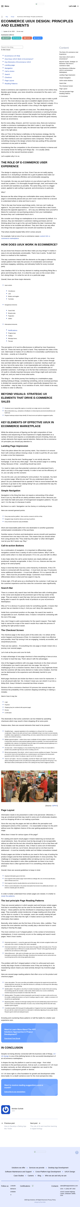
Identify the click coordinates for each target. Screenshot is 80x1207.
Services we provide (36, 1168)
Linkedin (13, 1186)
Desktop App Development (58, 1168)
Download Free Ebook (12, 1038)
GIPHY (54, 806)
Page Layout (9, 80)
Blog (39, 1176)
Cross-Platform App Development (48, 1172)
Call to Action (9, 71)
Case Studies (19, 1176)
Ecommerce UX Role (12, 56)
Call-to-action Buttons (66, 80)
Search (7, 74)
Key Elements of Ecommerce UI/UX (18, 62)
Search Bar (62, 83)
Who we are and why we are (55, 1176)
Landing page (10, 65)
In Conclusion (63, 96)
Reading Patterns (11, 83)
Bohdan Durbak (17, 1108)
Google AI (38, 38)
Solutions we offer (18, 1168)
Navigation (8, 68)
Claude (28, 38)
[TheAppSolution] (2, 17)
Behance (13, 1188)
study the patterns (8, 896)
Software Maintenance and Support (18, 1172)
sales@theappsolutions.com (69, 1186)
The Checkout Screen (66, 86)
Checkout (8, 77)
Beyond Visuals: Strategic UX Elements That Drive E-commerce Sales (68, 63)
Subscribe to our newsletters (14, 1092)
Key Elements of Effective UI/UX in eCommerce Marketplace (67, 70)
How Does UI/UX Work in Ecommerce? (19, 59)
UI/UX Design (70, 1172)
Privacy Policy (52, 1200)
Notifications (12, 330)
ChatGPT (7, 38)
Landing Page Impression (67, 75)
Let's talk (72, 6)
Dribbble (13, 1191)
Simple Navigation (65, 78)
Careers (31, 1176)
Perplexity (17, 38)
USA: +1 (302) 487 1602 (67, 1188)
